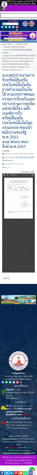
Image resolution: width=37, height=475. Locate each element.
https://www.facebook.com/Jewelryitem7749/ (19, 453)
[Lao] (17, 21)
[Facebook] (2, 27)
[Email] (13, 27)
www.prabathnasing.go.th (20, 428)
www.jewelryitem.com (9, 439)
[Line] (6, 27)
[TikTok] (17, 30)
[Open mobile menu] (3, 8)
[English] (9, 21)
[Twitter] (9, 27)
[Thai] (14, 21)
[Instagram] (17, 27)
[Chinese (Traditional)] (12, 21)
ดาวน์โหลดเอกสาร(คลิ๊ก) (27, 172)
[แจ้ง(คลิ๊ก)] (25, 27)
